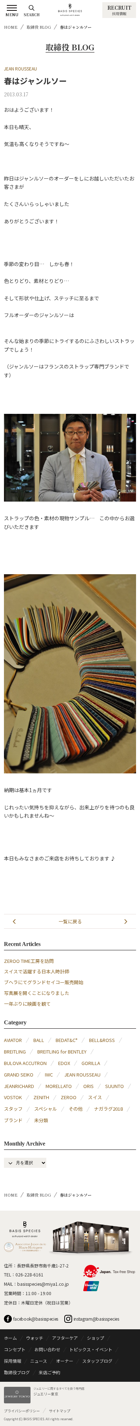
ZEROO (68, 1097)
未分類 (41, 1120)
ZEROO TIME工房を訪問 (29, 960)
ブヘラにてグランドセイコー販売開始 (43, 982)
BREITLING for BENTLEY (62, 1051)
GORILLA (90, 1063)
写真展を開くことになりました (36, 992)
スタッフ (13, 1108)
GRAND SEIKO (18, 1074)
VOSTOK (13, 1097)
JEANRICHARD (19, 1086)
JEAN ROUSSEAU (20, 68)
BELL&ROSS (102, 1040)
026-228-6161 (29, 1274)
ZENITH (41, 1097)
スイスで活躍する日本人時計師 (36, 971)
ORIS (88, 1086)
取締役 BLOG (39, 27)
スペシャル (45, 1108)
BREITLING (15, 1051)
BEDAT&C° (67, 1040)
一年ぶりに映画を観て (27, 1003)
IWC (49, 1074)
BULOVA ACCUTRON (25, 1063)
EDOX (64, 1063)
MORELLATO (59, 1086)
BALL (38, 1040)
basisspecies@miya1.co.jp (43, 1284)
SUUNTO (114, 1086)
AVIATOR (13, 1040)
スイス (95, 1097)
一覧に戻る (70, 921)
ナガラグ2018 (108, 1108)
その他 (76, 1108)
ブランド (13, 1120)
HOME (11, 27)
